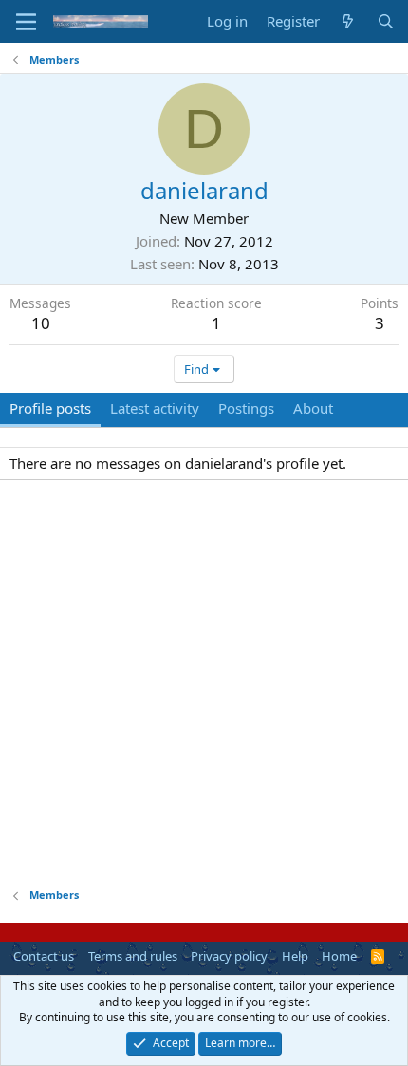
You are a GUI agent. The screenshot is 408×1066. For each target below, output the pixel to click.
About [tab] (313, 407)
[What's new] (347, 21)
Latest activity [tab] (154, 407)
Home (339, 956)
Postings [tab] (246, 407)
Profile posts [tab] (50, 407)
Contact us (43, 956)
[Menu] (26, 22)
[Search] (385, 21)
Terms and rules (132, 956)
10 (40, 323)
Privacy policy (229, 956)
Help (295, 956)
